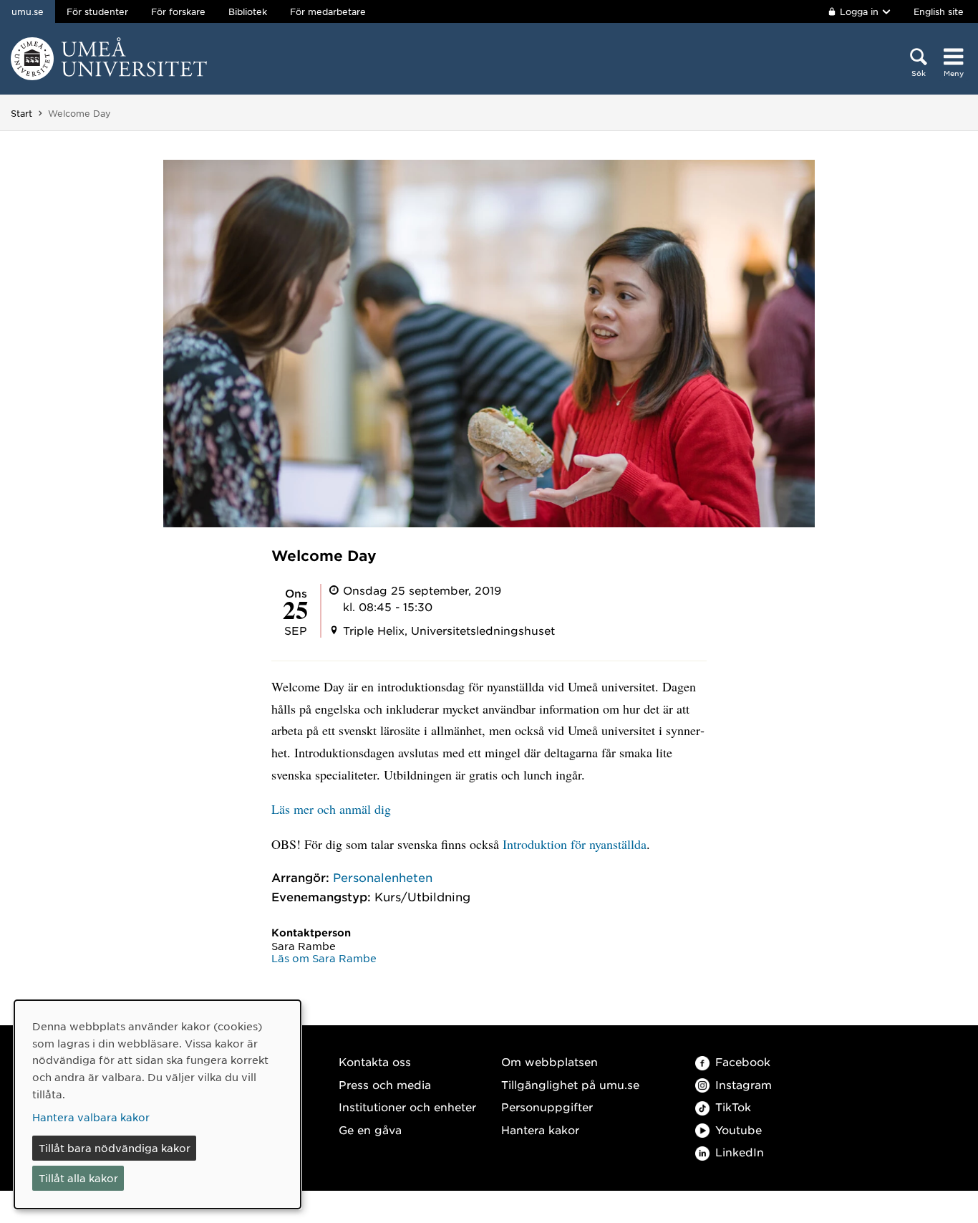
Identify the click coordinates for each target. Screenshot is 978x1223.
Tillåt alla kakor (78, 1177)
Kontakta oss (375, 1061)
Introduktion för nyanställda (575, 844)
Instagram (743, 1084)
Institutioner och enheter (407, 1106)
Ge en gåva (370, 1129)
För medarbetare (328, 11)
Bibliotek (247, 11)
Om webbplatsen (549, 1061)
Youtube (738, 1129)
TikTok (733, 1106)
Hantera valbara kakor (91, 1117)
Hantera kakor (540, 1129)
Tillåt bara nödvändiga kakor (114, 1147)
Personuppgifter (547, 1106)
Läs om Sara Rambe (324, 957)
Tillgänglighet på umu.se (570, 1084)
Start (21, 113)
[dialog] (157, 1104)
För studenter (97, 11)
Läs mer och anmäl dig (331, 808)
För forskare (178, 11)
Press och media (385, 1084)
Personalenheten (382, 877)
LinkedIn (739, 1152)
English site (939, 11)
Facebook (742, 1061)
